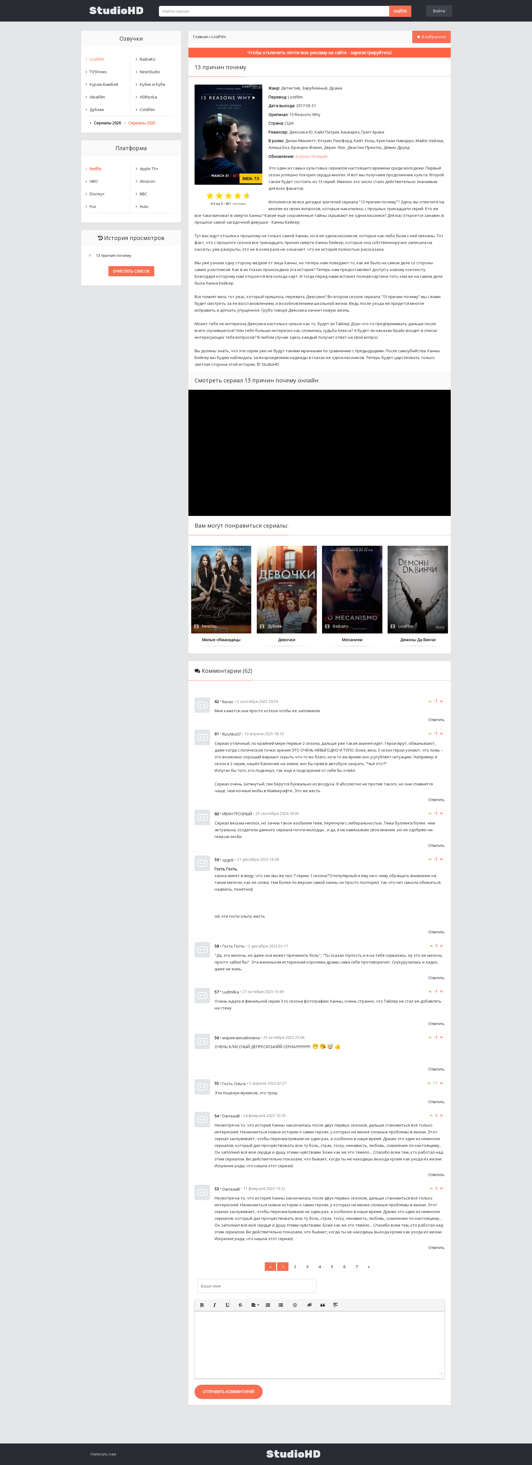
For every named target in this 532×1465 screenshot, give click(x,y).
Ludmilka (230, 992)
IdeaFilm (97, 97)
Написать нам (103, 1454)
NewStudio (150, 71)
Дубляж (97, 109)
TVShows (98, 71)
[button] (202, 1305)
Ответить (436, 719)
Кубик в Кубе (152, 84)
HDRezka (148, 97)
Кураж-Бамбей (104, 84)
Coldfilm (147, 109)
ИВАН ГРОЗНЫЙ (237, 813)
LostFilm (295, 97)
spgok (228, 859)
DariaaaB (231, 1116)
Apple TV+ (149, 168)
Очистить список (131, 271)
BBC (143, 194)
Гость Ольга (234, 1083)
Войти (439, 11)
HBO (94, 181)
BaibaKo (147, 59)
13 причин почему (113, 255)
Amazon (147, 181)
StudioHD (116, 10)
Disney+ (97, 194)
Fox (93, 206)
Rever (227, 701)
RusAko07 (231, 734)
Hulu (144, 206)
